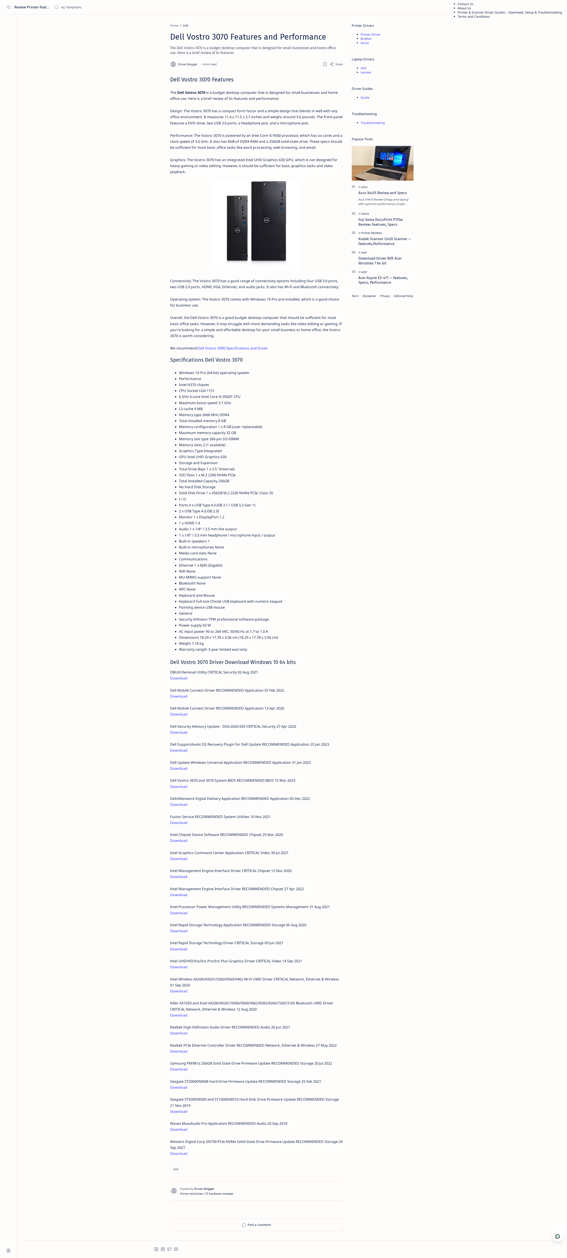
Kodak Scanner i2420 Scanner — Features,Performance (384, 241)
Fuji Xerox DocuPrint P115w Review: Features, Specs (380, 222)
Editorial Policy (403, 296)
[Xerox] (365, 213)
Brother (366, 39)
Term (355, 296)
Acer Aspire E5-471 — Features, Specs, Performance (383, 280)
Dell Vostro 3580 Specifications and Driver (233, 348)
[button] (156, 1249)
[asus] (364, 187)
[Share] (336, 64)
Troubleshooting (373, 123)
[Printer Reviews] (371, 233)
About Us (464, 8)
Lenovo (366, 72)
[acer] (364, 252)
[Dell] (176, 1169)
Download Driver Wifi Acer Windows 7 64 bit (380, 260)
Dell (363, 68)
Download (178, 678)
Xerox (365, 43)
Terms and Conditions (474, 16)
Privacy (385, 296)
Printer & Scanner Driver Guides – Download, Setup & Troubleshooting (510, 12)
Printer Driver (371, 34)
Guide (365, 97)
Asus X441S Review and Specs (382, 193)
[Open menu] (8, 7)
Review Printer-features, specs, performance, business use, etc (32, 7)
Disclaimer (369, 296)
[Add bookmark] (325, 64)
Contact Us (466, 4)
